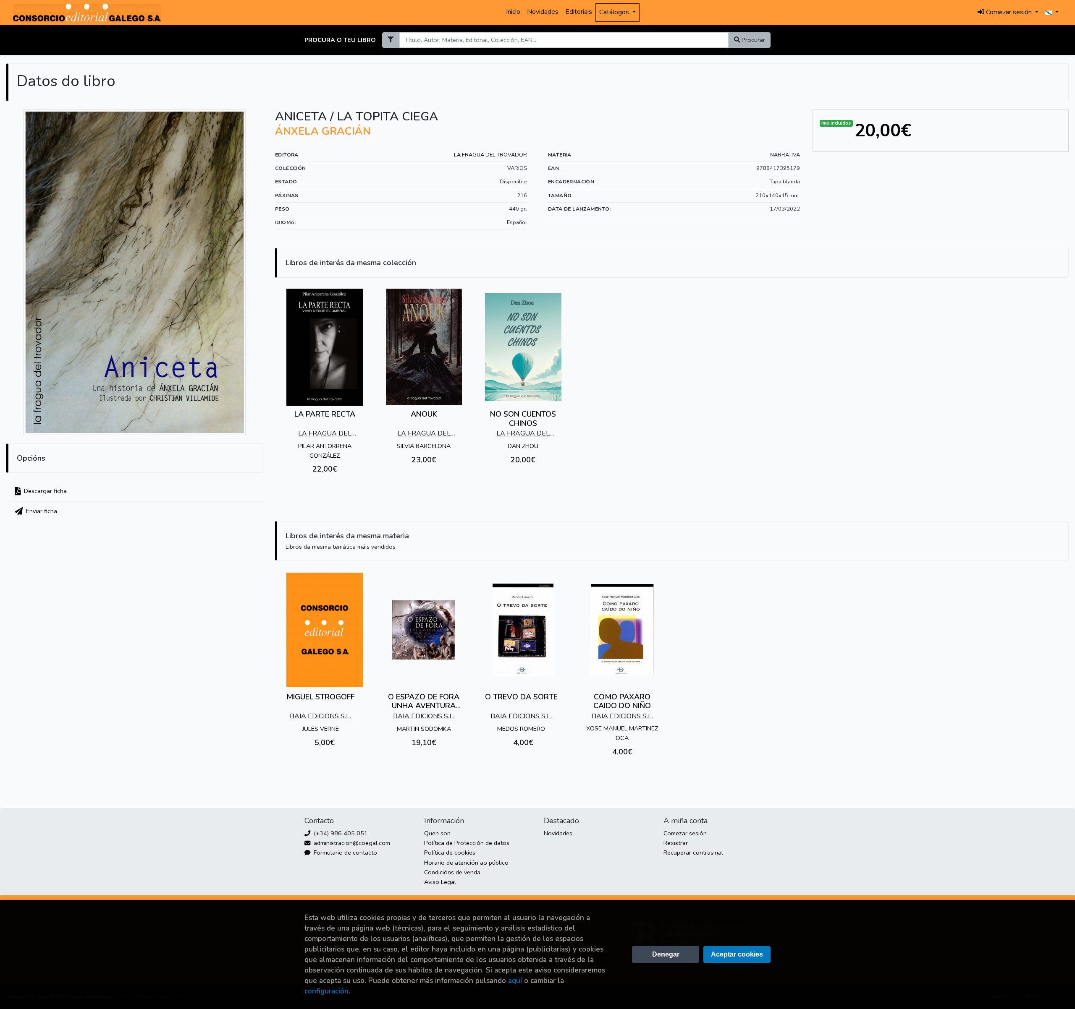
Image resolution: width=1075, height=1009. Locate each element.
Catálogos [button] (615, 12)
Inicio (513, 11)
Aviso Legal (440, 882)
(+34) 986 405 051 (340, 833)
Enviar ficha (40, 511)
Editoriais (578, 11)
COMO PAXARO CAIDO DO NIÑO (622, 701)
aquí (515, 981)
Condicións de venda (452, 872)
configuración (326, 991)
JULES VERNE (320, 729)
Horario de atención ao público (466, 862)
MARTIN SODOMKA (424, 729)
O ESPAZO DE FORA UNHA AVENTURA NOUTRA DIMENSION (423, 706)
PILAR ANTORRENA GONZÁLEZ (324, 451)
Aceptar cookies (737, 954)
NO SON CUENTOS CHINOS (523, 418)
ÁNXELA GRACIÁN (323, 131)
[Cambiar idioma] (1052, 12)
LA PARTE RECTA (324, 414)
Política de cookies (449, 852)
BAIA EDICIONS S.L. (320, 716)
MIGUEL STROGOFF (320, 697)
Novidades (542, 11)
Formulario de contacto (344, 852)
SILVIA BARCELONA (424, 446)
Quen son (437, 833)
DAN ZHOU (523, 446)
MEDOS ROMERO (521, 729)
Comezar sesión (685, 833)
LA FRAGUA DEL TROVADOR (490, 155)
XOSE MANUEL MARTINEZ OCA (622, 733)
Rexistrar (675, 843)
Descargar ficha (44, 491)
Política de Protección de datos (466, 843)
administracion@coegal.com (351, 843)
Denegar (665, 954)
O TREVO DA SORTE (521, 697)
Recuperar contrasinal (693, 852)
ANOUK (424, 414)
